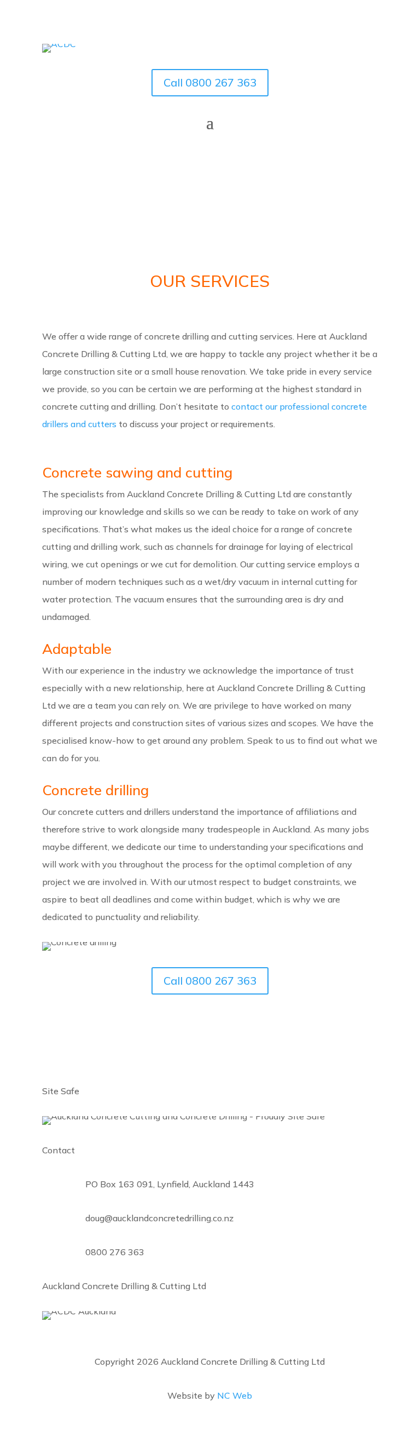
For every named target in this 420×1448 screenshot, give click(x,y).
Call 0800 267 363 (210, 82)
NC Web (234, 1395)
